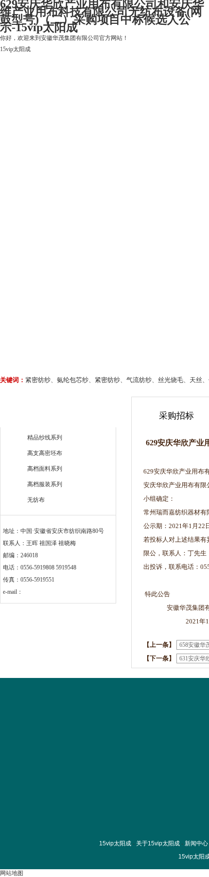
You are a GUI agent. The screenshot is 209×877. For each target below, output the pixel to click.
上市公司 (147, 111)
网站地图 (11, 873)
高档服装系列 (44, 484)
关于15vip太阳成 (88, 111)
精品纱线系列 (44, 437)
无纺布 (36, 499)
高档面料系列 (44, 468)
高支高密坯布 (44, 453)
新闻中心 (196, 843)
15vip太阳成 (15, 49)
